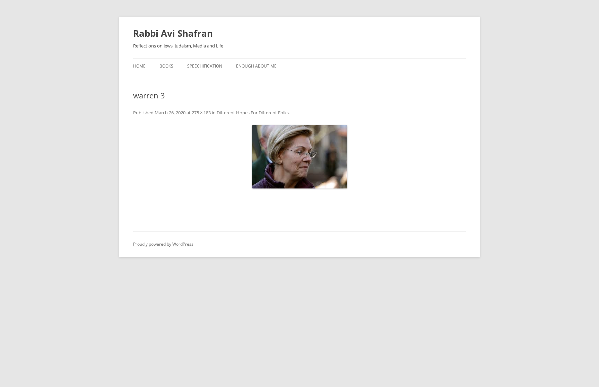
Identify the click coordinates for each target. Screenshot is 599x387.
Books (166, 66)
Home (139, 66)
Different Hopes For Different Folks (253, 112)
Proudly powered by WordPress (163, 244)
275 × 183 (201, 112)
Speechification (204, 66)
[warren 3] (299, 156)
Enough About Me (256, 66)
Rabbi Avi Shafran (173, 33)
